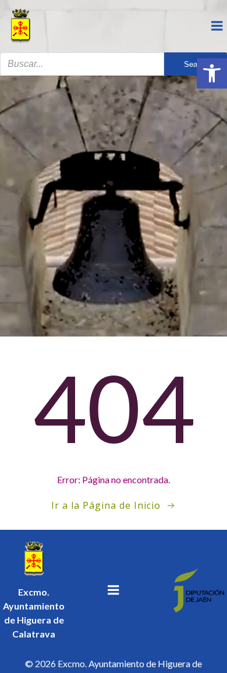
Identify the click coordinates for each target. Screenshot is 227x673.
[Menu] (217, 26)
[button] (212, 73)
